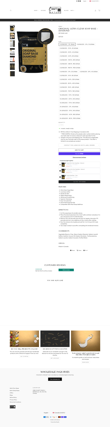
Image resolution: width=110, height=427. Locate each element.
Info (72, 10)
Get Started (24, 356)
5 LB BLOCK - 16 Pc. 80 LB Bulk (69, 75)
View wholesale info (55, 379)
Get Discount (55, 358)
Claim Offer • (79, 181)
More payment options (79, 157)
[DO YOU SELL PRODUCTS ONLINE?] (24, 339)
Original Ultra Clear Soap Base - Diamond (75, 163)
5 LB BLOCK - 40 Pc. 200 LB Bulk (69, 79)
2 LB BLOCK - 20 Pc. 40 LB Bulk (69, 52)
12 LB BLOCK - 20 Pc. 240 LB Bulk (70, 99)
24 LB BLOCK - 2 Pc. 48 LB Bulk (69, 106)
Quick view (20, 311)
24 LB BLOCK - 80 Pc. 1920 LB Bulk (70, 118)
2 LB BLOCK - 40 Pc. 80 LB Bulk (69, 56)
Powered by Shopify (55, 422)
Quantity (62, 122)
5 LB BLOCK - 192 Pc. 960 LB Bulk (69, 91)
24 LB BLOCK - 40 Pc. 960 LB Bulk (70, 114)
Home (60, 26)
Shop (36, 10)
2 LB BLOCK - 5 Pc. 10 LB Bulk (85, 44)
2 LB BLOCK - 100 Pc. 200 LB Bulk (70, 60)
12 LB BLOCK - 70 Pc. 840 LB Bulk (70, 102)
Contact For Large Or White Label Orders (79, 145)
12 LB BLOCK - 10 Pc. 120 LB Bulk (69, 95)
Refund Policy (13, 397)
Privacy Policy (13, 399)
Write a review (66, 270)
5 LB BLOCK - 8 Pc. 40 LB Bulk (89, 71)
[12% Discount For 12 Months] (55, 339)
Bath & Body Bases (14, 390)
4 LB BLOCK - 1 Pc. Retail (67, 44)
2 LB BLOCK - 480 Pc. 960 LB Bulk (70, 64)
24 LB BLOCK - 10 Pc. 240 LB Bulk (70, 110)
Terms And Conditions (15, 402)
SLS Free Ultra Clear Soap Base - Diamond (75, 169)
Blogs (66, 10)
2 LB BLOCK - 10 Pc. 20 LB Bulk (69, 48)
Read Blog (85, 362)
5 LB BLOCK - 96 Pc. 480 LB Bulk (69, 87)
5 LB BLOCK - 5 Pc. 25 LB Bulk (68, 71)
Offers (43, 10)
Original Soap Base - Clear (72, 175)
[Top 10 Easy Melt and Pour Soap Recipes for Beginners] (85, 341)
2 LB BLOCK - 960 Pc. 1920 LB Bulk (70, 67)
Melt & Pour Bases (14, 388)
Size (60, 41)
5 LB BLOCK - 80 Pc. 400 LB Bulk (69, 83)
